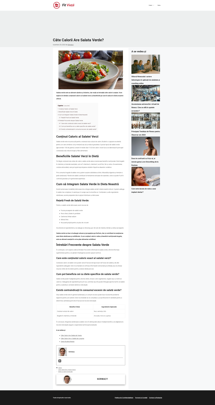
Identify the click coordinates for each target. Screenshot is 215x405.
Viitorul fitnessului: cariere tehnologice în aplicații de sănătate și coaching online (145, 80)
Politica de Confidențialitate (124, 398)
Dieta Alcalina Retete (67, 341)
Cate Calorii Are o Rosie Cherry (67, 369)
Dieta (159, 5)
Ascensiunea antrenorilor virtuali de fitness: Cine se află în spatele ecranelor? (145, 107)
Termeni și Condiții (141, 398)
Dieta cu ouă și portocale (65, 371)
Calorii (150, 5)
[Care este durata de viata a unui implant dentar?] (145, 177)
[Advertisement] (107, 24)
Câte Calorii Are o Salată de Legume (72, 338)
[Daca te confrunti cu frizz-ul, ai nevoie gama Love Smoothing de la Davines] (145, 147)
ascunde (66, 105)
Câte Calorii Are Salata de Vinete (71, 335)
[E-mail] (59, 361)
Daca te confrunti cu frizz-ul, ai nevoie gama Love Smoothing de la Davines (144, 161)
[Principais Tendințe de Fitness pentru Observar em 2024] (145, 121)
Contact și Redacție (155, 398)
